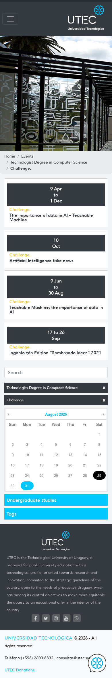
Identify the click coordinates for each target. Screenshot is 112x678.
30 (13, 485)
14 (85, 454)
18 (42, 464)
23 (13, 475)
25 (42, 475)
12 (56, 454)
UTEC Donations (19, 670)
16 (13, 464)
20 (70, 464)
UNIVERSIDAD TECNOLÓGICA (38, 638)
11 (42, 454)
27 (70, 475)
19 (56, 464)
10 (27, 454)
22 (99, 464)
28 (85, 475)
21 (85, 464)
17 (27, 464)
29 (99, 475)
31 (27, 485)
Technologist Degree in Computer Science (42, 387)
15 (99, 454)
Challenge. (16, 400)
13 (70, 454)
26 (56, 475)
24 (27, 475)
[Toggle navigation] (10, 19)
